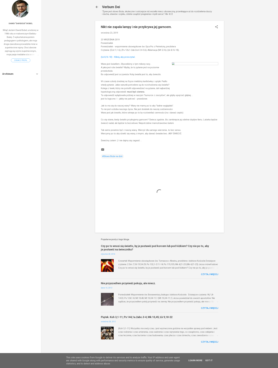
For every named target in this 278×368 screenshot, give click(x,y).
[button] (216, 27)
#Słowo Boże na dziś (112, 156)
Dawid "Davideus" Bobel (21, 23)
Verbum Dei (111, 7)
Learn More (195, 360)
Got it (209, 360)
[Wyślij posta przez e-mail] (102, 150)
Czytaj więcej (209, 274)
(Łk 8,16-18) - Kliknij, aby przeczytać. (118, 57)
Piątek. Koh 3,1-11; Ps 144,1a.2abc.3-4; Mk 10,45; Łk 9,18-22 (136, 317)
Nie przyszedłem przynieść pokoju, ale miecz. (128, 283)
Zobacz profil (20, 60)
